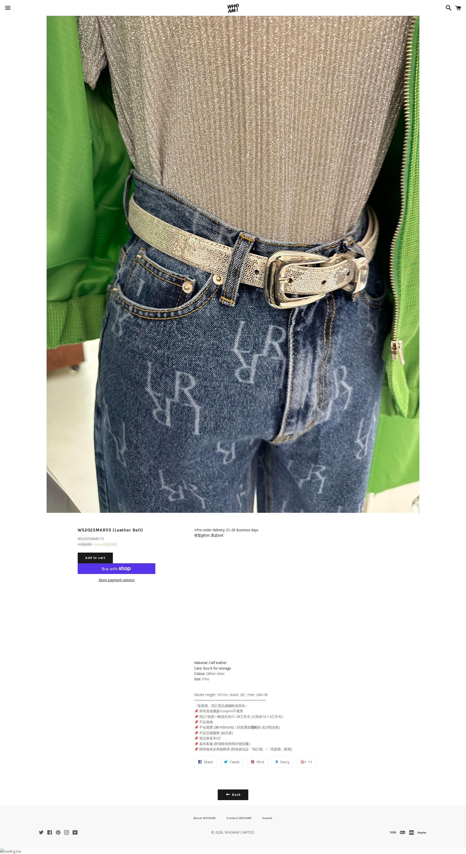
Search (267, 818)
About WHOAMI (204, 818)
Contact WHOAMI (238, 818)
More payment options (117, 580)
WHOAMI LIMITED (239, 832)
